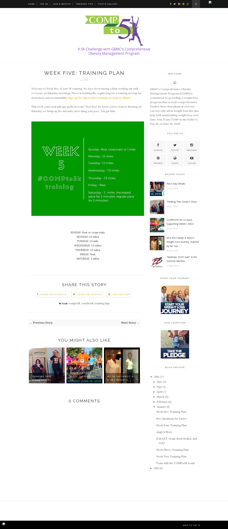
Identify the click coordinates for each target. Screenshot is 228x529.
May (159, 386)
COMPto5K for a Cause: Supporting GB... (82, 376)
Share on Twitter (90, 294)
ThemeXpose (54, 524)
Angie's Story (164, 432)
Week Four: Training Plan (171, 425)
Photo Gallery (108, 4)
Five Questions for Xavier (171, 418)
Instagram (192, 150)
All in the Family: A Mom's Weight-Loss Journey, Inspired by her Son (183, 242)
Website (175, 163)
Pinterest (158, 163)
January (161, 406)
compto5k (74, 303)
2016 (156, 376)
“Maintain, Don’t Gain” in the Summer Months (182, 259)
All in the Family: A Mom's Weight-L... (120, 378)
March (160, 396)
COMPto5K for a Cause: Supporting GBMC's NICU (180, 222)
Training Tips (84, 4)
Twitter (175, 150)
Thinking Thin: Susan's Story (42, 378)
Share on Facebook (53, 294)
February (162, 401)
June (159, 381)
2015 (156, 468)
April (159, 391)
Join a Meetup (62, 4)
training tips (102, 303)
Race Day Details (176, 183)
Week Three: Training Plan (172, 449)
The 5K (44, 4)
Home (31, 4)
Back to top (190, 525)
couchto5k (87, 303)
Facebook (158, 150)
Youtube (192, 163)
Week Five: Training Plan (171, 411)
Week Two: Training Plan (171, 456)
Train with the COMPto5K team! (175, 463)
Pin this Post (121, 294)
